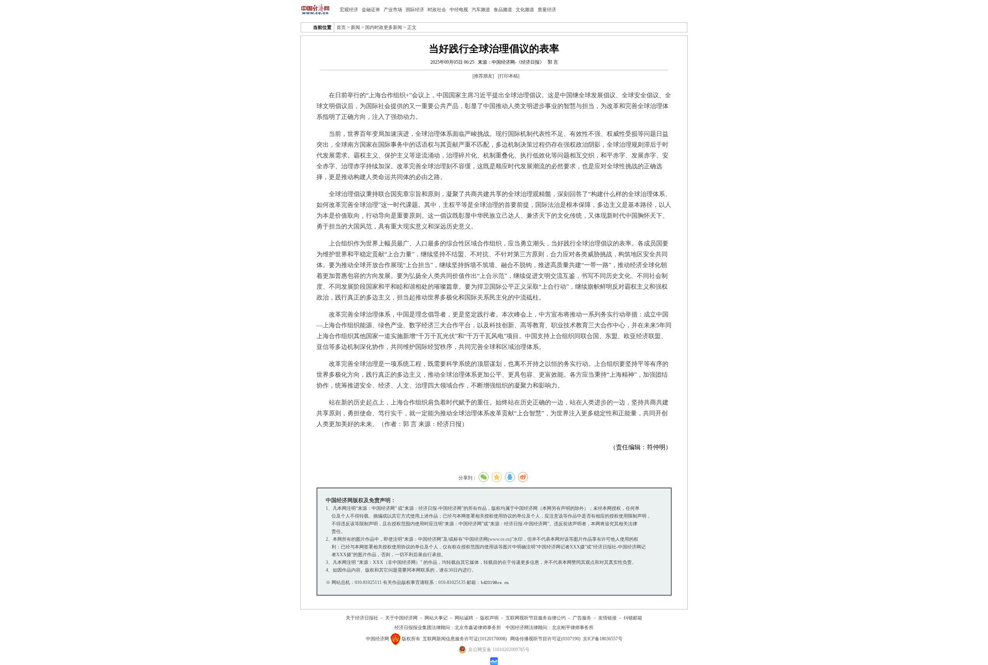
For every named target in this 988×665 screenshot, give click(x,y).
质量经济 (547, 9)
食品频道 (503, 9)
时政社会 (437, 9)
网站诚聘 (464, 618)
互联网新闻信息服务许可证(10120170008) (465, 638)
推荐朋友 (483, 76)
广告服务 (582, 618)
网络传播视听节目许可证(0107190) (545, 638)
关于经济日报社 (362, 618)
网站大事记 (436, 618)
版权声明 (489, 618)
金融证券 (371, 9)
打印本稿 (508, 76)
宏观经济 (349, 9)
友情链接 (607, 618)
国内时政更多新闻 (383, 27)
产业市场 (393, 9)
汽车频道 (481, 9)
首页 (341, 27)
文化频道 (525, 9)
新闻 (355, 27)
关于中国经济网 (401, 618)
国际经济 (415, 9)
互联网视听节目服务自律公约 (536, 618)
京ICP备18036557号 (603, 638)
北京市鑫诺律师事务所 (478, 627)
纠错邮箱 (633, 618)
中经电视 (459, 9)
